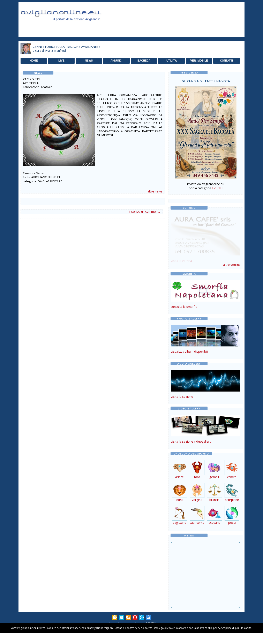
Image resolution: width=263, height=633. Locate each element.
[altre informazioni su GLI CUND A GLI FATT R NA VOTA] (205, 131)
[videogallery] (205, 435)
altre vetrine (232, 264)
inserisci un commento (144, 211)
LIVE (61, 60)
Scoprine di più (230, 628)
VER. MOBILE (199, 60)
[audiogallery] (205, 390)
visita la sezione (182, 396)
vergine (197, 500)
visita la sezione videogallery (191, 441)
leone (179, 500)
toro (197, 477)
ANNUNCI (116, 60)
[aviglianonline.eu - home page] (67, 25)
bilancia (214, 500)
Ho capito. (246, 628)
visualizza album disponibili (189, 351)
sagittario (179, 522)
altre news (155, 191)
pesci (232, 522)
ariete (179, 477)
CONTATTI (226, 60)
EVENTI (217, 188)
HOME (34, 60)
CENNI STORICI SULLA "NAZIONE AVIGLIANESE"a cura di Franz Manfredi (67, 48)
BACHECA (143, 60)
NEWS (89, 60)
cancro (231, 477)
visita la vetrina (181, 261)
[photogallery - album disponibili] (205, 345)
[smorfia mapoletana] (205, 300)
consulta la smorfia (184, 306)
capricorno (197, 522)
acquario (214, 522)
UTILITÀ (171, 60)
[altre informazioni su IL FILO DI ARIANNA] (205, 234)
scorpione (232, 500)
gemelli (214, 477)
